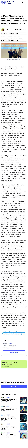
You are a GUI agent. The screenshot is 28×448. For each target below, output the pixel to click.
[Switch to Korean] (22, 2)
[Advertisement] (14, 8)
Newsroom (24, 30)
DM (17, 30)
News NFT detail (14, 352)
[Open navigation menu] (25, 2)
